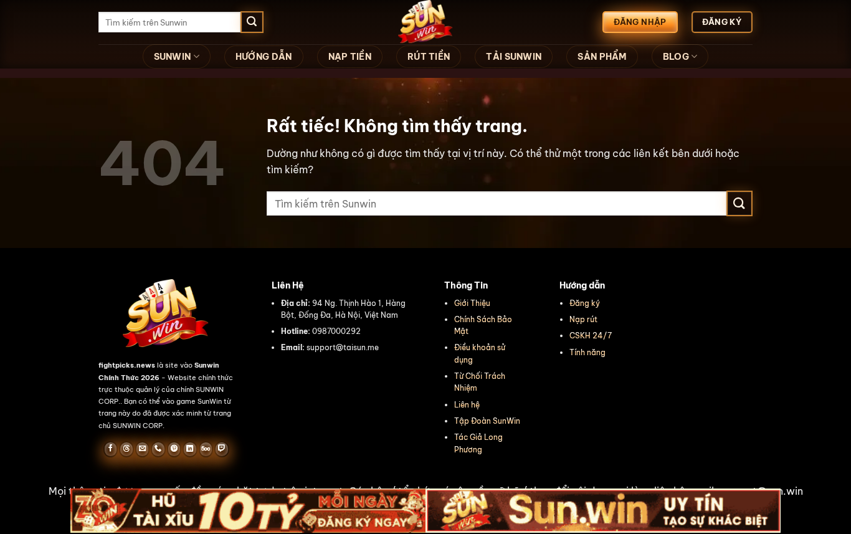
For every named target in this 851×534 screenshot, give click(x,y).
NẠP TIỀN (349, 56)
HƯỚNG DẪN (263, 56)
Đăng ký (584, 303)
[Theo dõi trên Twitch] (221, 449)
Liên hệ (467, 404)
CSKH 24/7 (590, 335)
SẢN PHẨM (602, 56)
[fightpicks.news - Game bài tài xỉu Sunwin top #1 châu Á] (425, 22)
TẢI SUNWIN (513, 56)
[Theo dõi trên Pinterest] (174, 449)
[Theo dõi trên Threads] (126, 449)
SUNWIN (172, 56)
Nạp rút (583, 319)
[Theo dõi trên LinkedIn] (190, 449)
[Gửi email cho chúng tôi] (142, 449)
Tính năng (587, 352)
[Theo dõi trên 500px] (206, 449)
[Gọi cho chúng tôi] (158, 449)
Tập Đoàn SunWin (487, 421)
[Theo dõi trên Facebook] (110, 449)
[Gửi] (251, 22)
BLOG (676, 56)
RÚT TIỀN (428, 56)
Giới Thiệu (472, 303)
